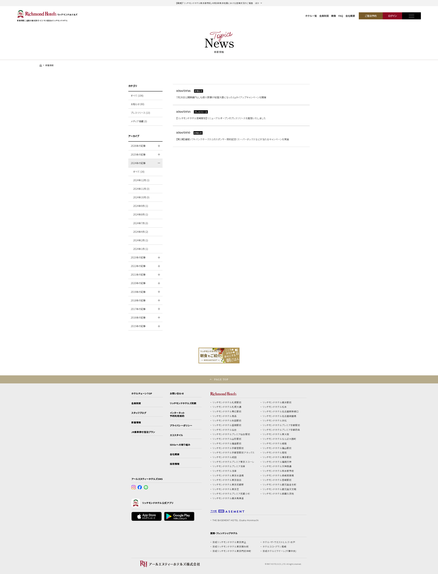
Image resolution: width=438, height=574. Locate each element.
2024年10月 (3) (141, 197)
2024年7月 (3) (140, 223)
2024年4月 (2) (140, 231)
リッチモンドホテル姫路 (275, 443)
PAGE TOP (221, 379)
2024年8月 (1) (140, 214)
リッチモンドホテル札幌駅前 (227, 402)
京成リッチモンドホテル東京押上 (229, 542)
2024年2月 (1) (140, 240)
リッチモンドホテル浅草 (224, 470)
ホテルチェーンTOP (141, 393)
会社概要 (350, 15)
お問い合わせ (177, 393)
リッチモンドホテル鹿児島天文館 (280, 489)
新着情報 (136, 422)
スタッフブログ (138, 412)
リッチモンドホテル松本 (275, 406)
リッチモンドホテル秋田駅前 (227, 420)
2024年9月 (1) (140, 206)
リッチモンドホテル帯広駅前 (227, 411)
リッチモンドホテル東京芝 (225, 489)
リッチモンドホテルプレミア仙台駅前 (231, 434)
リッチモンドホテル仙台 (224, 429)
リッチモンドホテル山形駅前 (227, 438)
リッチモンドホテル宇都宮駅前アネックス (233, 452)
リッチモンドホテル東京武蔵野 (228, 484)
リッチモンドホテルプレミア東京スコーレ (233, 461)
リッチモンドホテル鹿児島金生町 (280, 484)
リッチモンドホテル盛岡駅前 (227, 425)
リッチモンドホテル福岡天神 (277, 461)
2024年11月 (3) (141, 188)
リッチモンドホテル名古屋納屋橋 (280, 416)
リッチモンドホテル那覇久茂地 (278, 493)
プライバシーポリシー (181, 425)
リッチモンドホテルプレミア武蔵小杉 (231, 493)
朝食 (333, 15)
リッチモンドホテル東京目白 (227, 480)
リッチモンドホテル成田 (224, 457)
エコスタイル (176, 435)
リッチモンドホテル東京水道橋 (228, 475)
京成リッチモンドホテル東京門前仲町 (231, 551)
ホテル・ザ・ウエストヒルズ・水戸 (279, 542)
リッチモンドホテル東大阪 (276, 434)
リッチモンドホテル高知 (275, 452)
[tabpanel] (219, 355)
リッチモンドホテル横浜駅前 (277, 402)
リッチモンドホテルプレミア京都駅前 (281, 425)
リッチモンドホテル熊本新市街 (278, 470)
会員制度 (324, 15)
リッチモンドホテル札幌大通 (227, 406)
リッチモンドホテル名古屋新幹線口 (281, 411)
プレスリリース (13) (140, 112)
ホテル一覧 (311, 15)
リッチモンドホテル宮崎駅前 (277, 480)
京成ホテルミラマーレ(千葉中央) (280, 551)
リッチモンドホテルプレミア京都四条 (281, 429)
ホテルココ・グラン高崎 (275, 546)
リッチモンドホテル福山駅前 (277, 448)
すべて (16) (138, 171)
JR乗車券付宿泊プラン (143, 432)
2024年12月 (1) (141, 180)
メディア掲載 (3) (139, 121)
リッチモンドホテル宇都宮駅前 (228, 448)
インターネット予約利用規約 (177, 414)
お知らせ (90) (137, 104)
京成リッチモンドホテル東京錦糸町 (230, 546)
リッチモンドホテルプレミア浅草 (228, 466)
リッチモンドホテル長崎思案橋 (278, 475)
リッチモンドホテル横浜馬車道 (228, 498)
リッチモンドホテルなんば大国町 (279, 438)
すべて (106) (137, 95)
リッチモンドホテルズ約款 (183, 403)
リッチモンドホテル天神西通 (277, 466)
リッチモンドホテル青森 (224, 416)
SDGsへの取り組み (180, 444)
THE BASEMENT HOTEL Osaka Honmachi (235, 520)
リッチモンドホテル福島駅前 (227, 443)
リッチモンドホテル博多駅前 (277, 457)
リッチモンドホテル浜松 (275, 420)
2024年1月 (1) (140, 249)
